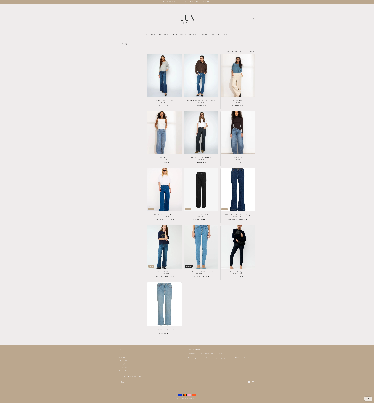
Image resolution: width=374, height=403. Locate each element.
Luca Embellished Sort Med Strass (201, 215)
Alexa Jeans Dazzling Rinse (238, 272)
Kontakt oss (122, 357)
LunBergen (183, 398)
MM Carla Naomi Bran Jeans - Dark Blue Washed (201, 100)
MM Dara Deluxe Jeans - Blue (164, 100)
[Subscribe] (152, 382)
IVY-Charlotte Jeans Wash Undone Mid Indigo (238, 215)
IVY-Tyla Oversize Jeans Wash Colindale (164, 215)
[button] (121, 18)
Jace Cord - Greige (238, 100)
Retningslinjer (123, 364)
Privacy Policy (123, 371)
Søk (120, 353)
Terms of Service (124, 367)
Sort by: (226, 51)
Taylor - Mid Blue (164, 158)
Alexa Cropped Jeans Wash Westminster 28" (201, 272)
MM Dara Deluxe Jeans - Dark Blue (201, 158)
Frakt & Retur (123, 360)
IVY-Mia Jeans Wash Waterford (164, 272)
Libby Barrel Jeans (237, 158)
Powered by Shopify (192, 398)
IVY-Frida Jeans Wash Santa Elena (164, 329)
